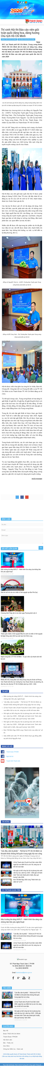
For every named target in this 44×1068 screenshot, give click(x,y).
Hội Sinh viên (7, 1040)
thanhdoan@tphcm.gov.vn (24, 972)
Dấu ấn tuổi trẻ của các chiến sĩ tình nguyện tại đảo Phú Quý (19, 592)
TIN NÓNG (6, 822)
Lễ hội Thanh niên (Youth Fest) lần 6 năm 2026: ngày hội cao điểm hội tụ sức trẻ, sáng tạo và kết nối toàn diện (27, 864)
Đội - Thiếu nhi (8, 1043)
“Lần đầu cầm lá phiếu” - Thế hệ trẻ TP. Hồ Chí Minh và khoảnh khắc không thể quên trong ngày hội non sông (28, 936)
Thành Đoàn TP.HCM (12, 752)
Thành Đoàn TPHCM (10, 1037)
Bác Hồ (5, 1030)
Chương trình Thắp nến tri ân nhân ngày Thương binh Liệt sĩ (19, 613)
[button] (8, 21)
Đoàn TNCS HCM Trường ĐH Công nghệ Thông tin (26, 1065)
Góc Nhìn (6, 1046)
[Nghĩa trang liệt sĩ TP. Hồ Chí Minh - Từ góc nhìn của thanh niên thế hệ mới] (12, 647)
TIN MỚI (5, 691)
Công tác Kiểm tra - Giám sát (13, 1049)
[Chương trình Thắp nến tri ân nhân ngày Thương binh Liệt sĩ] (12, 603)
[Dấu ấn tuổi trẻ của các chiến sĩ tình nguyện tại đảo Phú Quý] (12, 583)
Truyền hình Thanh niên (13, 761)
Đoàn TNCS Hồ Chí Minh (9, 39)
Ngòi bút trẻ (9, 756)
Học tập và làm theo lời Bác (26, 39)
